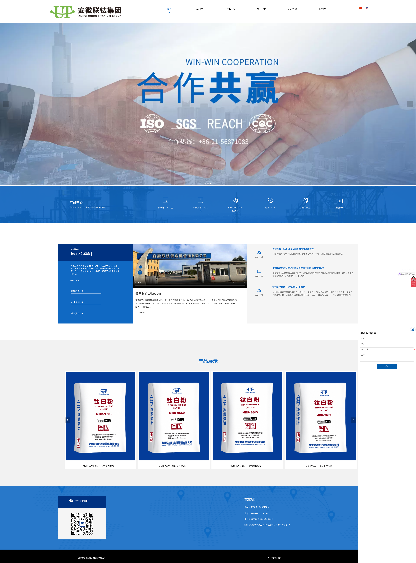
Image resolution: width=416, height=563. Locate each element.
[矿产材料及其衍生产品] (235, 200)
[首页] (86, 12)
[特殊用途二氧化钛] (200, 200)
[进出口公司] (270, 200)
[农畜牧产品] (305, 200)
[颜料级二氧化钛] (165, 200)
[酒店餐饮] (340, 200)
